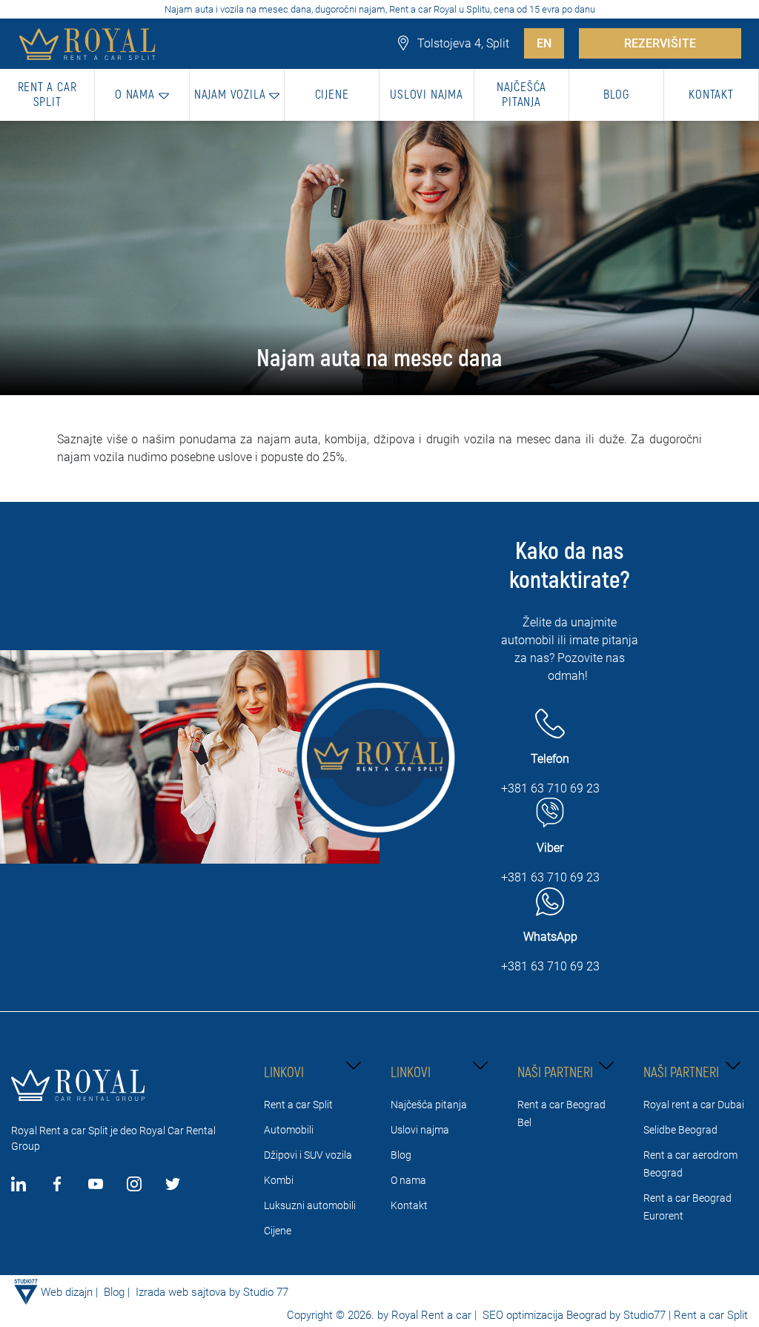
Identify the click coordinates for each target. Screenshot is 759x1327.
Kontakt (409, 1205)
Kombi (279, 1180)
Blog (401, 1155)
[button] (142, 95)
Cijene (277, 1231)
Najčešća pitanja (429, 1105)
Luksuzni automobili (310, 1205)
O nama (408, 1180)
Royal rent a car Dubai (693, 1105)
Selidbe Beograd (680, 1130)
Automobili (289, 1130)
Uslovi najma (420, 1130)
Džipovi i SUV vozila (308, 1155)
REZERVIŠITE (660, 43)
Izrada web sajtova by (188, 1292)
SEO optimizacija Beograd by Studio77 (573, 1315)
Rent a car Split (298, 1105)
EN (544, 43)
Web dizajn (67, 1292)
